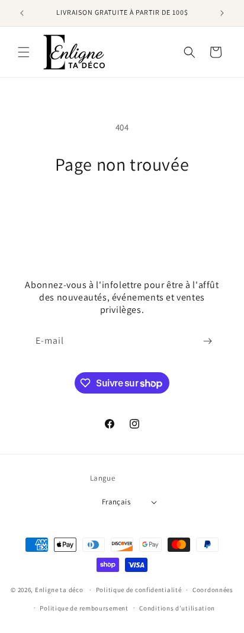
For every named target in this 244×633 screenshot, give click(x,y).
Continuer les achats (122, 207)
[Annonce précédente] (22, 13)
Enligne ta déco (59, 590)
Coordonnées (212, 590)
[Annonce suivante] (222, 13)
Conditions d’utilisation (177, 608)
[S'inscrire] (207, 341)
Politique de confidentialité (139, 590)
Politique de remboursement (84, 608)
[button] (24, 52)
